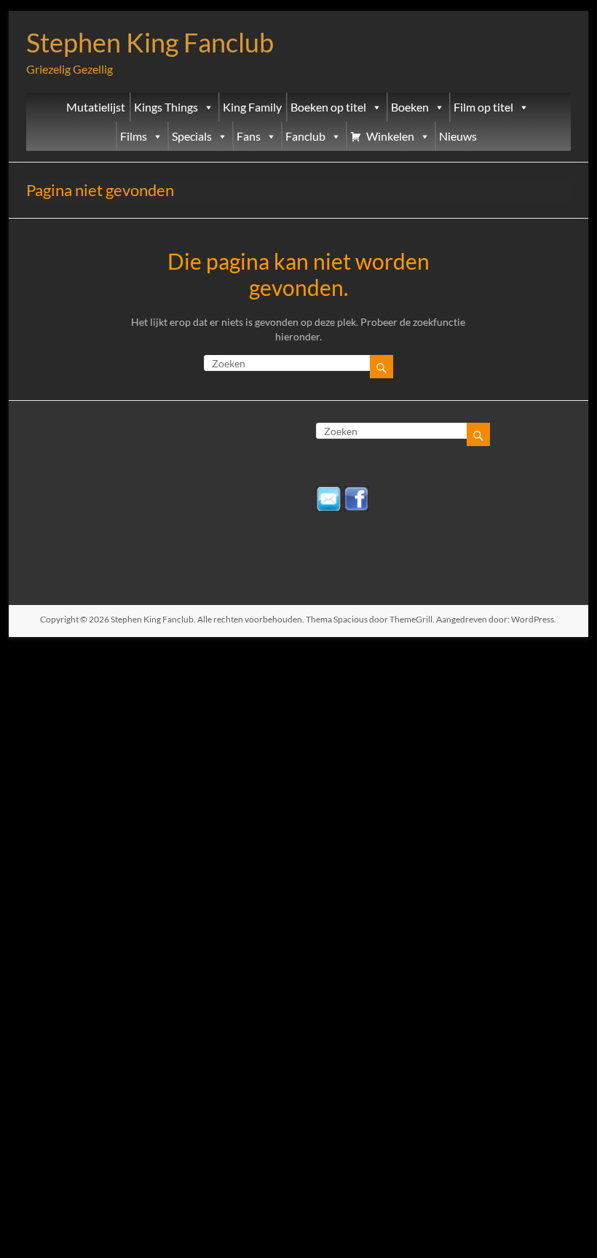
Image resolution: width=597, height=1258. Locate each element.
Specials (192, 136)
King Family (252, 107)
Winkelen (390, 136)
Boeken (410, 107)
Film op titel (483, 107)
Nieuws (458, 136)
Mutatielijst (95, 107)
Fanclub (305, 136)
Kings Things (166, 107)
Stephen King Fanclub (150, 42)
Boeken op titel (328, 107)
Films (133, 136)
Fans (249, 136)
